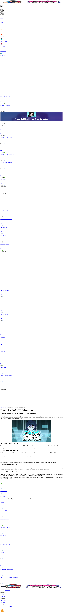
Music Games (5, 407)
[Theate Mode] (2, 125)
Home (1, 407)
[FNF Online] (31, 2)
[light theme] (3, 10)
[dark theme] (1, 10)
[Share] (1, 125)
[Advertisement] (5, 77)
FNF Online (7, 590)
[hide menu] (1, 6)
